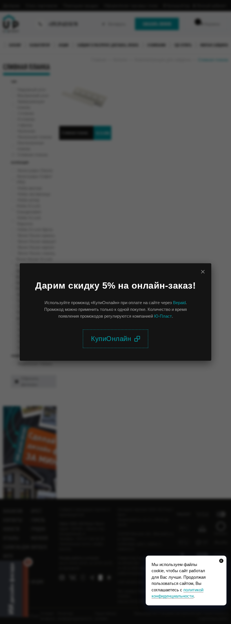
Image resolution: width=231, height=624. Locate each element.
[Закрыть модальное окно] (203, 272)
